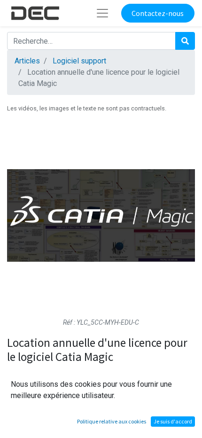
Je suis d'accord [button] (173, 421)
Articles (27, 60)
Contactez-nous (158, 13)
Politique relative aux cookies (111, 421)
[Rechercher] (185, 41)
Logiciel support (79, 60)
